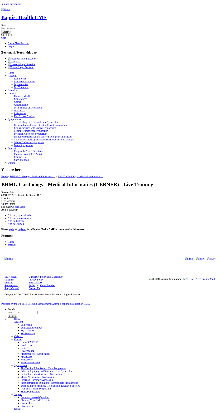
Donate (11, 162)
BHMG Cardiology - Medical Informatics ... (32, 176)
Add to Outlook (16, 223)
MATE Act (19, 110)
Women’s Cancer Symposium (29, 142)
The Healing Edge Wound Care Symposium (36, 122)
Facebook (30, 58)
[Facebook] (189, 258)
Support (12, 148)
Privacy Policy (36, 279)
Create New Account (18, 43)
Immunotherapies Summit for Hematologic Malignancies (43, 136)
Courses (12, 93)
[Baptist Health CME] (9, 258)
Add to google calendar (20, 215)
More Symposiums (23, 145)
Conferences (20, 99)
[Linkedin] (211, 258)
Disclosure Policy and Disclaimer (45, 276)
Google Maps (18, 206)
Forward (28, 67)
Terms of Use (35, 282)
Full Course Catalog (24, 116)
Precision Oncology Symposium (30, 133)
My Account (11, 276)
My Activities (21, 84)
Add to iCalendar (16, 221)
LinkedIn (30, 64)
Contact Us (20, 157)
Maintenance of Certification (28, 107)
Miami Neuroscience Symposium (31, 130)
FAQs (32, 285)
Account (12, 75)
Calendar (12, 90)
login (11, 229)
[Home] (5, 9)
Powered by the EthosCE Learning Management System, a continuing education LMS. (45, 303)
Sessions (12, 244)
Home (11, 72)
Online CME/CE (22, 96)
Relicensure (20, 113)
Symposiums (14, 119)
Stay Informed (21, 159)
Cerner (17, 101)
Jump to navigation (11, 4)
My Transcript (21, 87)
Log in (11, 46)
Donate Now (100, 258)
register (22, 229)
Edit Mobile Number (24, 81)
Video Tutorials (47, 285)
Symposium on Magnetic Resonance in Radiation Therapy (44, 139)
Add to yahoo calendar (19, 218)
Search (4, 25)
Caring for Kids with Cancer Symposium (35, 128)
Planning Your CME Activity (29, 154)
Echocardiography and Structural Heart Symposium (40, 125)
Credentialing (21, 104)
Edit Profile (20, 78)
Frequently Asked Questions (28, 151)
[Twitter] (200, 258)
